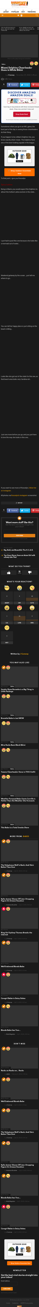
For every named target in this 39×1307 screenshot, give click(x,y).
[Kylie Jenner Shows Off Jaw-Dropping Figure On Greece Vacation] (27, 21)
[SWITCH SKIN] (18, 15)
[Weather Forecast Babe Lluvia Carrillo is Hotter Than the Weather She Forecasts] (19, 786)
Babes (12, 686)
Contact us (15, 1303)
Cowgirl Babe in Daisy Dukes (13, 998)
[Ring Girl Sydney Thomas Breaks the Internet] (19, 918)
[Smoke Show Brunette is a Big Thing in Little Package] (19, 676)
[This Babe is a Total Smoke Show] (19, 815)
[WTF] (4, 723)
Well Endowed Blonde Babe (12, 966)
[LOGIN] (21, 15)
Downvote (30, 572)
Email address (5, 1281)
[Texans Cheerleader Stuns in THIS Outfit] (19, 759)
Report (20, 503)
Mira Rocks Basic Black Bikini (13, 745)
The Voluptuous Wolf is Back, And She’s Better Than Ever (8, 29)
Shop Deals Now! (22, 114)
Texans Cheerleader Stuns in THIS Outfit (18, 772)
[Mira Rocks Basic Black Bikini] (19, 732)
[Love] (32, 63)
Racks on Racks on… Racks (12, 1071)
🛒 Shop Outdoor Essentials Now (19, 172)
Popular (15, 12)
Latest (6, 12)
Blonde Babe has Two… (11, 1030)
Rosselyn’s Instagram (19, 495)
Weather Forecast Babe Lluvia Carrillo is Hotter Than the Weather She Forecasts (18, 800)
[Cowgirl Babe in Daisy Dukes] (19, 984)
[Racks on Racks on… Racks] (19, 1058)
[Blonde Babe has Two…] (19, 1015)
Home (8, 1303)
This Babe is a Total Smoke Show (15, 828)
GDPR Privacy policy (27, 1303)
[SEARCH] (37, 15)
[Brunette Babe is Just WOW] (19, 705)
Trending (31, 12)
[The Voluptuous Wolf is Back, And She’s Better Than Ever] (9, 21)
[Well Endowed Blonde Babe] (19, 952)
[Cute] (36, 63)
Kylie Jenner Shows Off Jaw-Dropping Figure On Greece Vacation (26, 29)
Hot (23, 12)
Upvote (8, 572)
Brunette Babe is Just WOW (12, 718)
